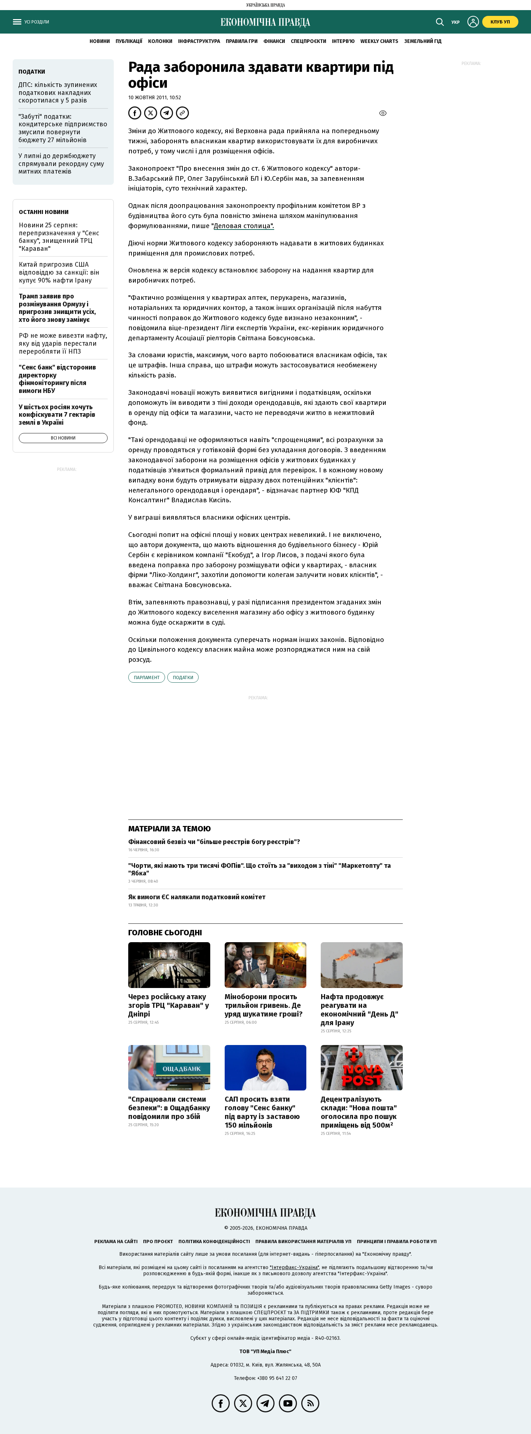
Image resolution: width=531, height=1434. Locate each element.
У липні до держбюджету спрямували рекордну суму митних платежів (61, 163)
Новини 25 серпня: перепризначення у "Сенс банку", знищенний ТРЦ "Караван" (59, 237)
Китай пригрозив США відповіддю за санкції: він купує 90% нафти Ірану (59, 272)
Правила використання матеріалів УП (303, 1241)
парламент (147, 677)
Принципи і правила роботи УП (397, 1241)
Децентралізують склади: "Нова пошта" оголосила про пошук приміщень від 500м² (359, 1112)
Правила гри (242, 41)
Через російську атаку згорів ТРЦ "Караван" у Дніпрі (168, 1005)
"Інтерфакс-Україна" (294, 1267)
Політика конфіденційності (214, 1241)
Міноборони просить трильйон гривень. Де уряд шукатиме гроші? (264, 1005)
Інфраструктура (199, 41)
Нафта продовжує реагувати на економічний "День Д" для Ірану (359, 1009)
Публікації (129, 41)
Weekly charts (379, 41)
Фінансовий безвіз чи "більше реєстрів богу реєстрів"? (214, 842)
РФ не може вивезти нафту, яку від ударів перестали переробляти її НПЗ (63, 343)
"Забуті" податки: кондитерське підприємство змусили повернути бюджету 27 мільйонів (62, 128)
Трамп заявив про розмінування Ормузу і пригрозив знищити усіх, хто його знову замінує (57, 308)
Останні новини (44, 212)
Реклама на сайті (116, 1241)
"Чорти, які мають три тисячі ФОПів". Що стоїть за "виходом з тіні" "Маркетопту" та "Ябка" (259, 870)
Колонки (160, 41)
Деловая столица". (244, 226)
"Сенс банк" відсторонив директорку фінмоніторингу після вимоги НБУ (57, 379)
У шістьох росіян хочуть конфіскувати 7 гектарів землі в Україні (57, 415)
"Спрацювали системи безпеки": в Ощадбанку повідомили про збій (169, 1108)
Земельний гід (423, 41)
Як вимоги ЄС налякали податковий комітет (197, 897)
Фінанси (274, 41)
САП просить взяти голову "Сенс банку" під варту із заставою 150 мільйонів (262, 1112)
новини (100, 41)
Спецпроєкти (308, 41)
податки (183, 677)
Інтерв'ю (343, 41)
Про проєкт (158, 1241)
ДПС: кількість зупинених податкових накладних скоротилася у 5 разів (57, 92)
